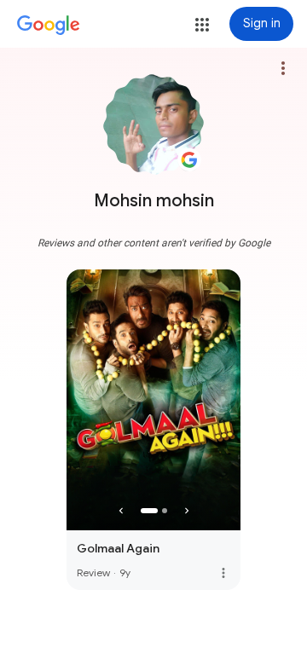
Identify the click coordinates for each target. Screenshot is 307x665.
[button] (202, 25)
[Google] (48, 25)
